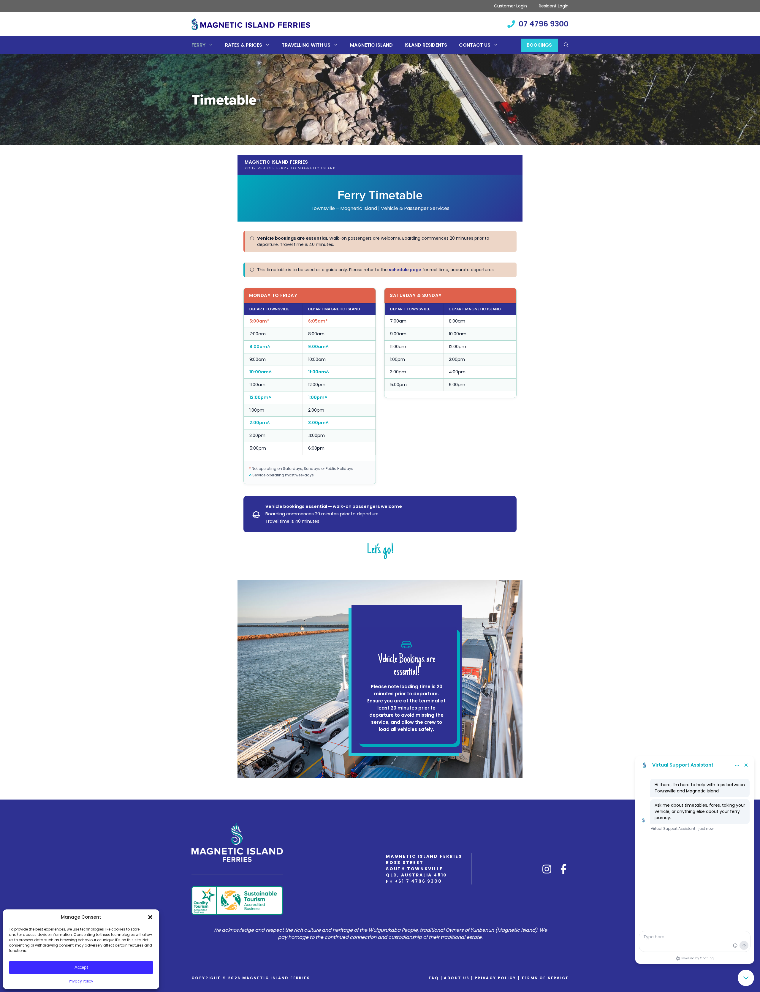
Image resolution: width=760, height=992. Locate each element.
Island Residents (426, 45)
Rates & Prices (243, 45)
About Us (456, 977)
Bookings (539, 45)
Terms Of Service (545, 977)
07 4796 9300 (544, 23)
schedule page (405, 270)
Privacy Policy (81, 981)
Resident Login (554, 6)
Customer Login (510, 6)
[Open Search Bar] (566, 45)
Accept (81, 967)
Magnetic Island (371, 45)
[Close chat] (746, 978)
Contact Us (474, 45)
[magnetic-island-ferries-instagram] (547, 869)
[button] (150, 917)
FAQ (434, 977)
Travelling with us (306, 45)
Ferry (198, 45)
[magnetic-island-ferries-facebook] (563, 869)
